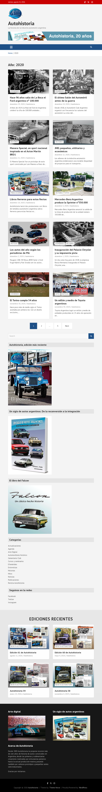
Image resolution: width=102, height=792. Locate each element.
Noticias (14, 243)
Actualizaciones (14, 546)
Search (91, 336)
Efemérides (15, 91)
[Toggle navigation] (11, 47)
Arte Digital (12, 552)
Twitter (11, 599)
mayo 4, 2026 (60, 656)
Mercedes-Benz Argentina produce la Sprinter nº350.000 (71, 201)
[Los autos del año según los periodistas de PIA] (28, 234)
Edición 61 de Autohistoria (23, 652)
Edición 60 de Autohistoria (68, 652)
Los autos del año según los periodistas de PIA (25, 251)
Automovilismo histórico (17, 555)
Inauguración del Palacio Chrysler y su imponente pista (73, 251)
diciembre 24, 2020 (62, 104)
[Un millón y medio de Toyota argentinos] (73, 284)
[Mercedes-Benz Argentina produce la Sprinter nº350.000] (73, 183)
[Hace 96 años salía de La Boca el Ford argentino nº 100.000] (28, 82)
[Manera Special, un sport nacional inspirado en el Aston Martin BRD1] (28, 132)
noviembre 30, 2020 (17, 304)
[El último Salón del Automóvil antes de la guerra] (73, 82)
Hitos (67, 193)
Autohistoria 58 (62, 690)
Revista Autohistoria (16, 583)
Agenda (11, 549)
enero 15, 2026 (16, 694)
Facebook (12, 596)
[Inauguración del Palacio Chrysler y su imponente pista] (73, 234)
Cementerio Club (14, 558)
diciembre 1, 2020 (61, 256)
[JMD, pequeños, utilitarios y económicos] (73, 132)
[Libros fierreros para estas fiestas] (28, 183)
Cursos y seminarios (16, 561)
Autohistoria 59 (18, 690)
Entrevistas (12, 567)
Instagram (12, 602)
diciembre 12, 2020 (62, 155)
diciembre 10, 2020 (17, 203)
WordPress (83, 787)
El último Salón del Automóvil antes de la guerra (71, 99)
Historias (14, 142)
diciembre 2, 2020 (17, 256)
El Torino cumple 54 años (23, 300)
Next (67, 326)
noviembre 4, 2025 (62, 694)
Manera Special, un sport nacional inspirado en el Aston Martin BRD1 (28, 151)
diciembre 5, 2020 (61, 206)
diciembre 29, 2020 (17, 104)
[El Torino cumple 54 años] (28, 284)
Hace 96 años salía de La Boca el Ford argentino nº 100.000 (28, 99)
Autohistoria (21, 23)
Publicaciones (16, 193)
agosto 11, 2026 (16, 656)
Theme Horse (54, 787)
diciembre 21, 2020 (17, 158)
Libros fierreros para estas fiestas (28, 199)
